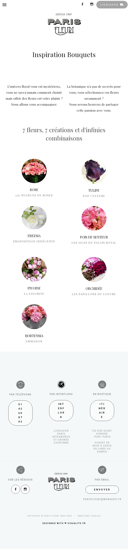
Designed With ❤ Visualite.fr (64, 523)
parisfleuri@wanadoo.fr (102, 499)
